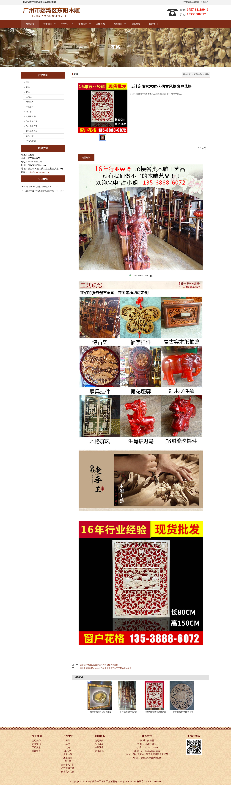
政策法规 (99, 747)
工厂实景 (36, 747)
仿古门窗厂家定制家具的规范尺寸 (38, 186)
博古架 (29, 112)
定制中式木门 (31, 116)
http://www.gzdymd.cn (38, 172)
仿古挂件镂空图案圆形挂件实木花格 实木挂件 (99, 665)
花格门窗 (29, 136)
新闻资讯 (115, 25)
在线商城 (100, 24)
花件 (28, 87)
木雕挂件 (29, 102)
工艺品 (29, 97)
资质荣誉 (36, 751)
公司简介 (36, 740)
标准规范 (99, 751)
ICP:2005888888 (153, 781)
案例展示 (80, 25)
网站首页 (30, 24)
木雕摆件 (29, 107)
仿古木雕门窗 (31, 121)
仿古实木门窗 (31, 126)
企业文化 (36, 744)
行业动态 (99, 744)
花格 (207, 74)
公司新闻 (99, 740)
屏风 (28, 82)
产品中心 (63, 25)
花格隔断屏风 (31, 131)
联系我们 (204, 2)
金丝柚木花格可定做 (128, 712)
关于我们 (186, 2)
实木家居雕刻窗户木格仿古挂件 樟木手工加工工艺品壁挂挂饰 (105, 668)
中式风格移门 (31, 141)
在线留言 (195, 2)
